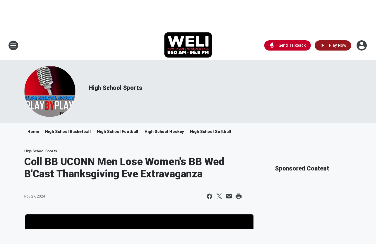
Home (33, 131)
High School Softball (210, 131)
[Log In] (362, 45)
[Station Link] (188, 45)
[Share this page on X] (219, 196)
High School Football (117, 131)
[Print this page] (238, 196)
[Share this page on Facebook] (209, 196)
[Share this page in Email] (229, 196)
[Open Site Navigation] (13, 45)
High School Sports (115, 87)
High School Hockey (164, 131)
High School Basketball (68, 131)
